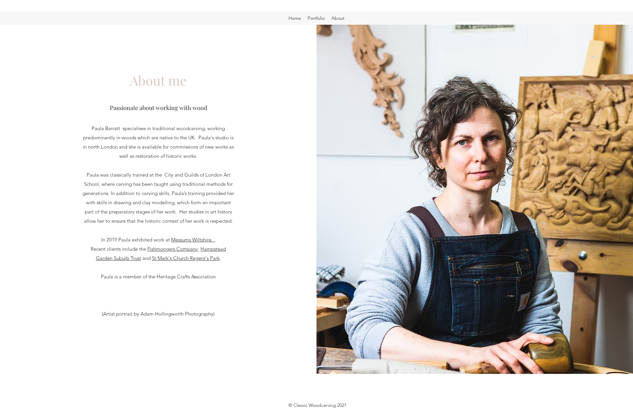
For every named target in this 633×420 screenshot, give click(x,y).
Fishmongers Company (172, 249)
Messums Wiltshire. (193, 240)
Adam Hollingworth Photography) (177, 314)
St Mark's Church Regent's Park (186, 258)
